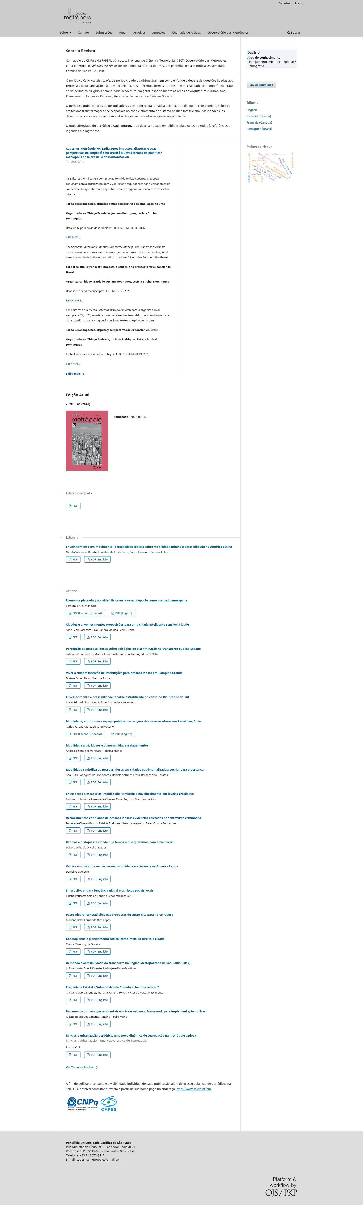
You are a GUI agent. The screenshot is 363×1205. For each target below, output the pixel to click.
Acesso (299, 3)
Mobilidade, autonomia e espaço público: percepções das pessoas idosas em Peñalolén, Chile (133, 721)
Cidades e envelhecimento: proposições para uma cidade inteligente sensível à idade (127, 624)
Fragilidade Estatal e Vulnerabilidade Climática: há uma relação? (112, 987)
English (252, 110)
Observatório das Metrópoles (228, 32)
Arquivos (139, 32)
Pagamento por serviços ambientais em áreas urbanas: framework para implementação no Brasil (136, 1011)
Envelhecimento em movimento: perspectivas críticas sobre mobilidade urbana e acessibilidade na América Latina (149, 547)
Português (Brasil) (259, 129)
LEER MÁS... (73, 363)
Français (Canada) (259, 122)
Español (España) (259, 116)
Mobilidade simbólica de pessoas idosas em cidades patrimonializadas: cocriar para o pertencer (135, 770)
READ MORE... (74, 300)
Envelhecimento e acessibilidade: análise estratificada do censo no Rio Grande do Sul (127, 697)
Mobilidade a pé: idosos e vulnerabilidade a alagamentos (107, 745)
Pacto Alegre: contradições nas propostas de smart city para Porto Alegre (119, 915)
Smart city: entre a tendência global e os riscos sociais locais (110, 890)
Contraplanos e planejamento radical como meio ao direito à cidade (115, 939)
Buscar (295, 32)
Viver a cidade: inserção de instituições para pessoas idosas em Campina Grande (124, 673)
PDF (75, 506)
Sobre (64, 32)
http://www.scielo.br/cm (193, 1089)
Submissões (104, 32)
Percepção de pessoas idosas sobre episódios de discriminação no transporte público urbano (133, 649)
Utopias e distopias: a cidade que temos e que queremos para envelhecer (119, 842)
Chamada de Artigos (186, 32)
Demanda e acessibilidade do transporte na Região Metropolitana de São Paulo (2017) (128, 963)
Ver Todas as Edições (79, 1067)
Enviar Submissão (261, 85)
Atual (122, 32)
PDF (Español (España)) (87, 613)
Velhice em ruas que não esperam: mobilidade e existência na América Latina (122, 866)
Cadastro (284, 3)
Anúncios (158, 32)
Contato (83, 32)
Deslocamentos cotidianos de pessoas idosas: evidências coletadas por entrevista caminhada (133, 818)
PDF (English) (99, 559)
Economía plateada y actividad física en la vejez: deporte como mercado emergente (126, 600)
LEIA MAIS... (73, 237)
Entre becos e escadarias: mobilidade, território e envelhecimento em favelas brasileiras (130, 794)
